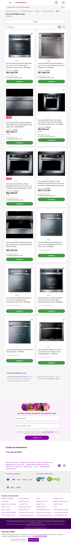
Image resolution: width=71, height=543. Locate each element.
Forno (37, 11)
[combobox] (35, 7)
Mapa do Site (10, 466)
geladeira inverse (24, 501)
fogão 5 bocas (58, 504)
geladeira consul (58, 498)
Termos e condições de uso (45, 462)
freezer (38, 498)
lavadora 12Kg (23, 504)
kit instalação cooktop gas (44, 515)
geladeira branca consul (61, 501)
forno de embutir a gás (8, 515)
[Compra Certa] (34, 2)
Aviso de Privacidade (47, 432)
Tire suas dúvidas (14, 452)
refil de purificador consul (26, 512)
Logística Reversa (11, 468)
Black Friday (28, 466)
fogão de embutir (41, 507)
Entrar (56, 2)
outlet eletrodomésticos (43, 509)
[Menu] (10, 2)
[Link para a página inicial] (11, 11)
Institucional (19, 466)
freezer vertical (5, 509)
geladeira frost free (42, 501)
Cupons (36, 466)
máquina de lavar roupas (43, 512)
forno (55, 507)
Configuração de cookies (18, 539)
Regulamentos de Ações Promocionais (37, 464)
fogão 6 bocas (5, 507)
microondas (4, 501)
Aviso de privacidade (12, 462)
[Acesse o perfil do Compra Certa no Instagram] (64, 466)
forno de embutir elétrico (61, 512)
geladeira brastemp (7, 498)
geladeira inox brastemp (8, 504)
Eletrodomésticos (26, 11)
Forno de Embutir (48, 11)
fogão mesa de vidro (25, 507)
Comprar (19, 81)
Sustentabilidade (45, 466)
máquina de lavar (24, 498)
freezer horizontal (24, 509)
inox (57, 11)
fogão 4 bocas (40, 504)
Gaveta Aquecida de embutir (17, 376)
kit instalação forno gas (61, 515)
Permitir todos (33, 539)
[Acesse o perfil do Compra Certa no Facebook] (59, 466)
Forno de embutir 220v (51, 379)
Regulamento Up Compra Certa (15, 464)
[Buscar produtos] (63, 7)
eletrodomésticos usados (61, 509)
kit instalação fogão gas (26, 515)
